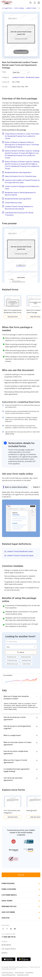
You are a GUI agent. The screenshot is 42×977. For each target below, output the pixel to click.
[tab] (15, 487)
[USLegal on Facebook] (7, 928)
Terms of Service (19, 972)
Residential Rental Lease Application (18, 172)
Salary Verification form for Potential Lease (20, 176)
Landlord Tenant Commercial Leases (20, 555)
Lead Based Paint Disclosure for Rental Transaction (19, 214)
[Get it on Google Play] (24, 959)
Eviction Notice (26, 664)
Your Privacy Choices (7, 972)
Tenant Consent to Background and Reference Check (22, 187)
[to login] (34, 2)
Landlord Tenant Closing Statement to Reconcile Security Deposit (19, 207)
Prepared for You (9, 906)
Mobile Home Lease (12, 664)
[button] (38, 2)
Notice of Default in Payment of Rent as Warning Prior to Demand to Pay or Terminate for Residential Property (22, 144)
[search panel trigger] (30, 2)
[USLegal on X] (3, 928)
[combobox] (21, 641)
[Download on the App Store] (8, 959)
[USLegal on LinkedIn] (11, 928)
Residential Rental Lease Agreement (18, 199)
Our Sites (5, 918)
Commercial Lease (12, 660)
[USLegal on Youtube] (14, 928)
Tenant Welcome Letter (13, 203)
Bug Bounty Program (23, 975)
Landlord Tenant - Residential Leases (25, 77)
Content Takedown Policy (9, 975)
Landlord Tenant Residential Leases (20, 551)
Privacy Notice (29, 972)
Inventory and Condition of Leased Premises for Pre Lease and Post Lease (22, 181)
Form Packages (8, 883)
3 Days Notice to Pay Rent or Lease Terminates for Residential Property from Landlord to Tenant (22, 136)
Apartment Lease (26, 660)
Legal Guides (7, 901)
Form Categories (9, 889)
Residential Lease (12, 657)
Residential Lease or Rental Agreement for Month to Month (20, 193)
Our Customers (8, 912)
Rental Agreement (26, 657)
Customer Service (9, 895)
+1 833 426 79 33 (8, 937)
